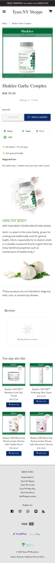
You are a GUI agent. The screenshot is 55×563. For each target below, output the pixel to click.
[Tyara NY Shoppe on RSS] (43, 512)
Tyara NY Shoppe (27, 11)
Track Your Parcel (27, 492)
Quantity (6, 109)
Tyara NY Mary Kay (27, 488)
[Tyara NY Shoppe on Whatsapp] (28, 512)
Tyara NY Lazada (28, 484)
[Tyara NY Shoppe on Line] (36, 512)
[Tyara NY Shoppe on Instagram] (20, 512)
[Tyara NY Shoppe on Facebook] (12, 512)
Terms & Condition (24, 556)
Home (4, 23)
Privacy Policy (39, 556)
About (13, 556)
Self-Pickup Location (27, 496)
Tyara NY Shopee (27, 481)
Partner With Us (27, 477)
